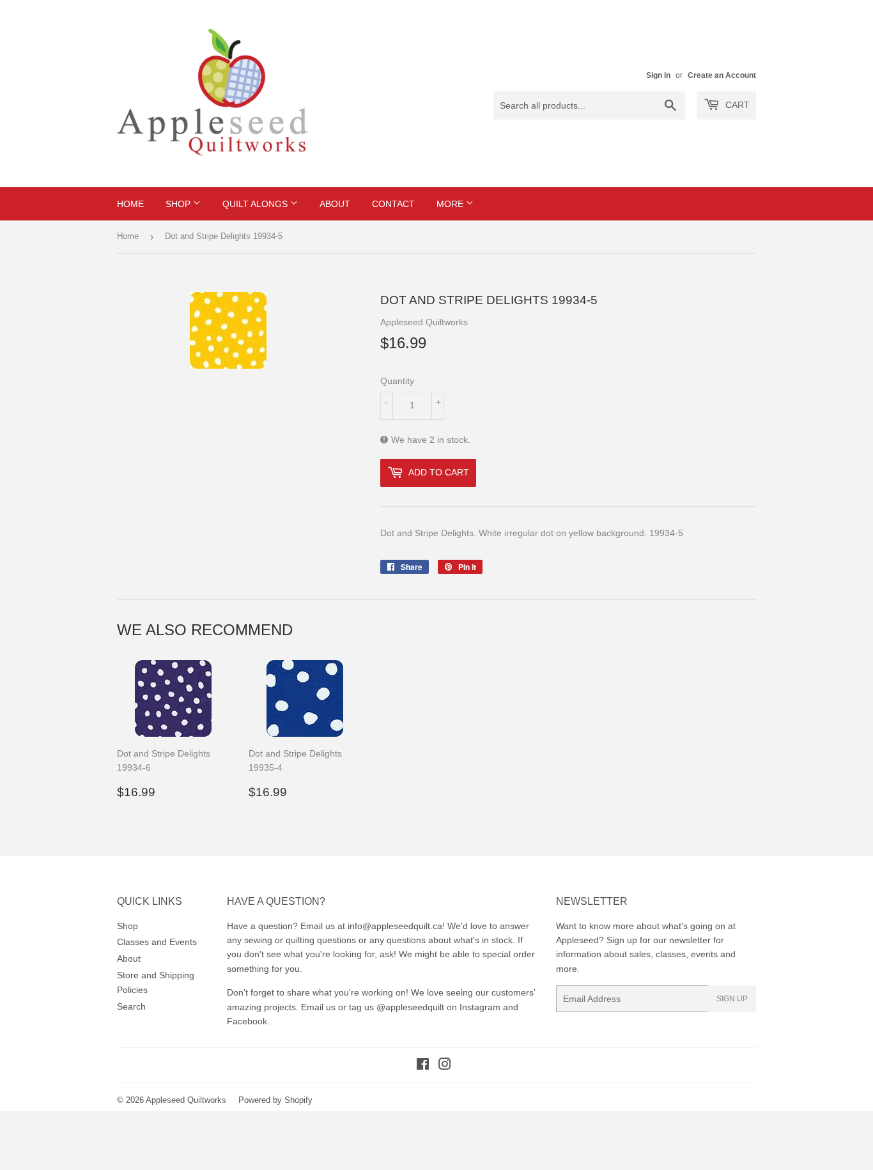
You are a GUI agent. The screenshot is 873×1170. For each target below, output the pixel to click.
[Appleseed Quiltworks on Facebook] (422, 1066)
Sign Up (732, 998)
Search (131, 1006)
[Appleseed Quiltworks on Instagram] (444, 1066)
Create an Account (722, 75)
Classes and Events (157, 942)
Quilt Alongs (256, 204)
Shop (179, 204)
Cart (736, 105)
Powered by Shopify (275, 1100)
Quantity (397, 381)
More (451, 204)
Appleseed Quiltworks (186, 1100)
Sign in (658, 75)
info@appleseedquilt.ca (395, 926)
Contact (393, 204)
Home (130, 204)
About (335, 204)
